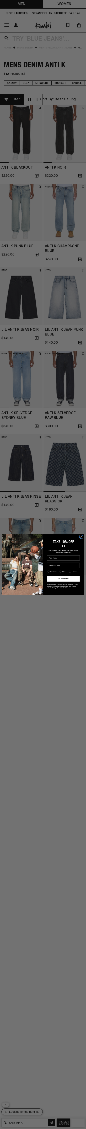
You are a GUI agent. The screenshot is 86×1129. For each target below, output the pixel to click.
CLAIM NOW (63, 579)
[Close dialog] (81, 536)
